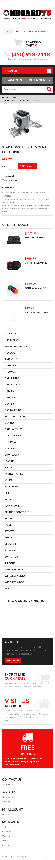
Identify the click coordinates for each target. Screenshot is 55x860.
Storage (10, 550)
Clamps (10, 403)
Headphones (13, 435)
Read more (13, 660)
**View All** (16, 97)
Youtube (6, 836)
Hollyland (12, 441)
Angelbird (11, 365)
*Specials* (11, 339)
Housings (11, 448)
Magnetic (11, 467)
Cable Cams (12, 384)
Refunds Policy (9, 797)
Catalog (11, 71)
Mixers (9, 480)
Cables (9, 390)
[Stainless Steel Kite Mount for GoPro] (24, 109)
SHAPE (9, 537)
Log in (22, 31)
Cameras (10, 397)
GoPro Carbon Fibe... (36, 311)
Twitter (6, 827)
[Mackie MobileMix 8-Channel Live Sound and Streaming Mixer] (14, 240)
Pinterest (6, 840)
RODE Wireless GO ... (37, 288)
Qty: (4, 166)
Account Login (9, 814)
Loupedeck (12, 454)
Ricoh (9, 518)
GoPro (9, 422)
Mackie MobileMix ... (36, 237)
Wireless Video (14, 582)
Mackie (9, 461)
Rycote (9, 531)
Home (5, 97)
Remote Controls (17, 512)
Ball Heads (12, 378)
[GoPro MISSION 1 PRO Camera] (14, 265)
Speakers (11, 543)
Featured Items (15, 416)
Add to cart (27, 166)
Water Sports (14, 569)
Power (9, 499)
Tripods (10, 562)
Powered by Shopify (43, 857)
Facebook (6, 831)
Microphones (14, 473)
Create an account (41, 31)
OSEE (8, 492)
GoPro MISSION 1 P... (36, 262)
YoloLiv (10, 588)
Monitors (11, 486)
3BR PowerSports (17, 346)
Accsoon (11, 352)
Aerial (11, 176)
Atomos (10, 371)
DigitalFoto (13, 410)
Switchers (12, 556)
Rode (8, 524)
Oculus (13, 179)
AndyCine (11, 359)
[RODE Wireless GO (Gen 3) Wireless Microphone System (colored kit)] (14, 289)
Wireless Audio (15, 575)
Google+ (6, 845)
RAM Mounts (13, 505)
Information (8, 784)
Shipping (6, 801)
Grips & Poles (13, 429)
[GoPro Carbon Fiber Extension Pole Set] (14, 314)
